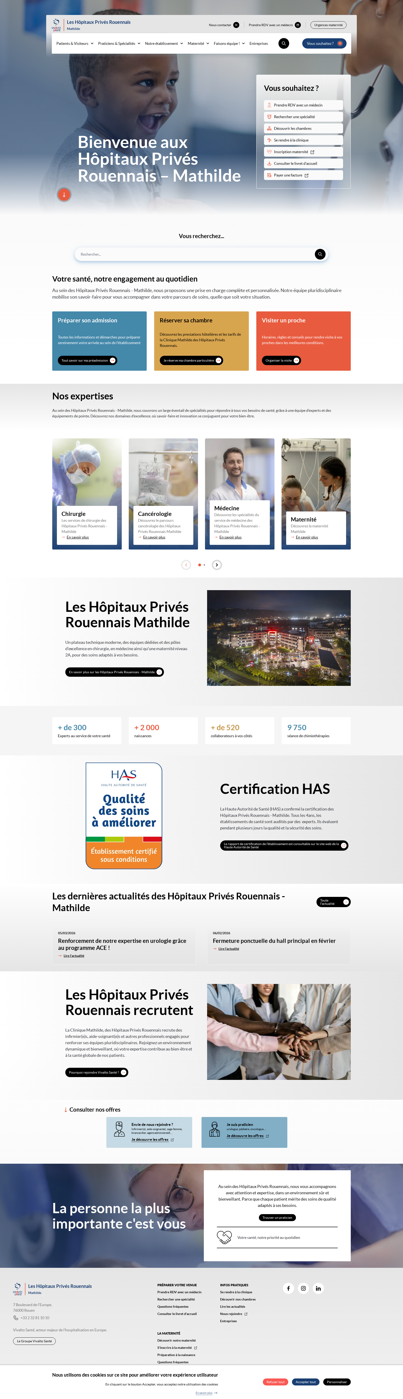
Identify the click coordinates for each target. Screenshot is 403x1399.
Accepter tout (306, 1382)
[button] (186, 565)
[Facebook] (288, 1288)
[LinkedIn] (318, 1288)
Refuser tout (276, 1382)
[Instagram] (303, 1288)
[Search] (320, 254)
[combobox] (201, 254)
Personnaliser (337, 1382)
